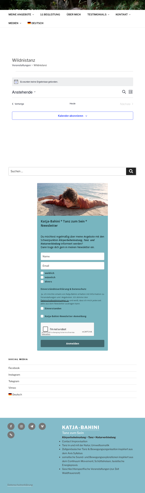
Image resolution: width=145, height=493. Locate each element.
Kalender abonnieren (70, 115)
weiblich (49, 273)
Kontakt (122, 14)
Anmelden (72, 343)
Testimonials (96, 14)
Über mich (74, 14)
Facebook (14, 367)
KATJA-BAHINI (80, 427)
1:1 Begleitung (50, 14)
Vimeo (12, 387)
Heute (73, 103)
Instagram (14, 374)
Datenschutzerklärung (20, 484)
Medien (13, 23)
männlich (50, 277)
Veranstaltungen (21, 65)
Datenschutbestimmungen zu (55, 300)
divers (48, 281)
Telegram (13, 381)
